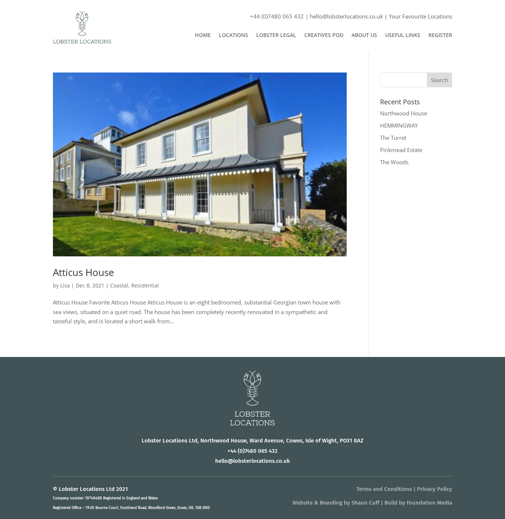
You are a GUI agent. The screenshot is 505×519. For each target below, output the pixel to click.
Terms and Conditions (384, 489)
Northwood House (403, 113)
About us (364, 35)
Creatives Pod (323, 35)
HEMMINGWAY (399, 125)
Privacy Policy (434, 489)
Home (203, 35)
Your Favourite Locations (420, 16)
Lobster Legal (276, 35)
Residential (145, 285)
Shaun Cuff (365, 502)
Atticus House (83, 272)
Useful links (402, 35)
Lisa (65, 285)
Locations (233, 35)
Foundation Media (429, 502)
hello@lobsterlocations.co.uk (346, 16)
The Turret (393, 137)
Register (440, 35)
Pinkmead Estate (401, 150)
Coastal (119, 285)
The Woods (394, 162)
